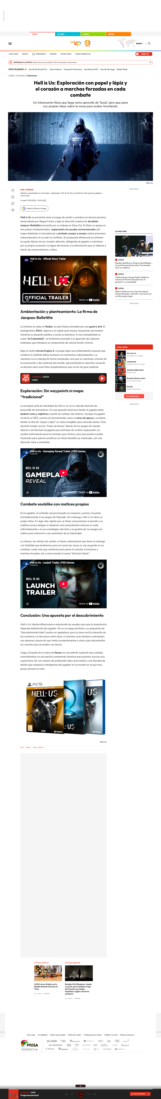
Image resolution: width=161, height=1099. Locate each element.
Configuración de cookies (93, 1035)
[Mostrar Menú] (11, 43)
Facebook (12, 190)
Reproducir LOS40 (102, 378)
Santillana (75, 1041)
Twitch (91, 1008)
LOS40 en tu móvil (110, 1035)
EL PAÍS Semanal (104, 1044)
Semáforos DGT (91, 69)
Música (25, 54)
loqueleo (107, 1048)
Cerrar (151, 62)
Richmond (50, 1048)
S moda (96, 1048)
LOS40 (34, 34)
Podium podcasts (75, 1048)
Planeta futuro (114, 1044)
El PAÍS (51, 1041)
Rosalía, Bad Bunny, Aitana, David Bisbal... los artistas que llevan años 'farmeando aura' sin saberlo (134, 265)
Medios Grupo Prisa (29, 1049)
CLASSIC (61, 34)
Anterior (66, 1094)
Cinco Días (86, 1044)
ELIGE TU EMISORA (139, 1094)
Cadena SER (100, 1041)
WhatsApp (12, 203)
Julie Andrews (55, 69)
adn (116, 1041)
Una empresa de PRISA (29, 1043)
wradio (76, 1044)
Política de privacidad (57, 1035)
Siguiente (94, 1094)
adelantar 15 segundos (88, 1094)
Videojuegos (32, 76)
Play (80, 1094)
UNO (69, 1044)
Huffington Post (55, 1044)
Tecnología (20, 76)
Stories (96, 1008)
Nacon (28, 747)
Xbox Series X (38, 747)
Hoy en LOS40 (66, 54)
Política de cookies (74, 1035)
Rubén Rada (122, 69)
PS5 (22, 747)
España (139, 43)
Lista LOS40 (13, 54)
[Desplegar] (80, 1086)
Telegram (12, 210)
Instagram (65, 1008)
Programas (41, 54)
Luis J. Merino (26, 189)
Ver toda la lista (132, 396)
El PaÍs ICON (86, 1048)
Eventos (53, 54)
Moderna (62, 1048)
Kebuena (123, 1044)
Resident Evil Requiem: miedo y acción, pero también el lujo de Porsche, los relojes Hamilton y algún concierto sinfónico (78, 989)
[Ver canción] (122, 355)
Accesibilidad (42, 1035)
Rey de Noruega (107, 69)
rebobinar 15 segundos (72, 1094)
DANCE (86, 34)
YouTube (75, 1008)
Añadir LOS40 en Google (36, 208)
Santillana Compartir (89, 1041)
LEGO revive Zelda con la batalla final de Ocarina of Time (46, 986)
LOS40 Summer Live (83, 54)
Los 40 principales (64, 1041)
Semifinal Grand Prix (38, 69)
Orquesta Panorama (73, 69)
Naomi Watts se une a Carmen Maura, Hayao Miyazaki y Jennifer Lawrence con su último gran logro (133, 293)
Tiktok (70, 1008)
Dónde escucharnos (127, 1035)
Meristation (119, 1048)
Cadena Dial (95, 1044)
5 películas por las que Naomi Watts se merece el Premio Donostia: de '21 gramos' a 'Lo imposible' (132, 279)
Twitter (12, 197)
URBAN (111, 34)
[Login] (149, 43)
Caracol (125, 1041)
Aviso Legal (31, 1035)
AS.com (107, 1041)
